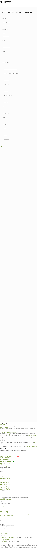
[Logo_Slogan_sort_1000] (5, 3)
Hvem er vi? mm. (5, 124)
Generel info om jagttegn (6, 84)
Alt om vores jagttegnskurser (6, 62)
